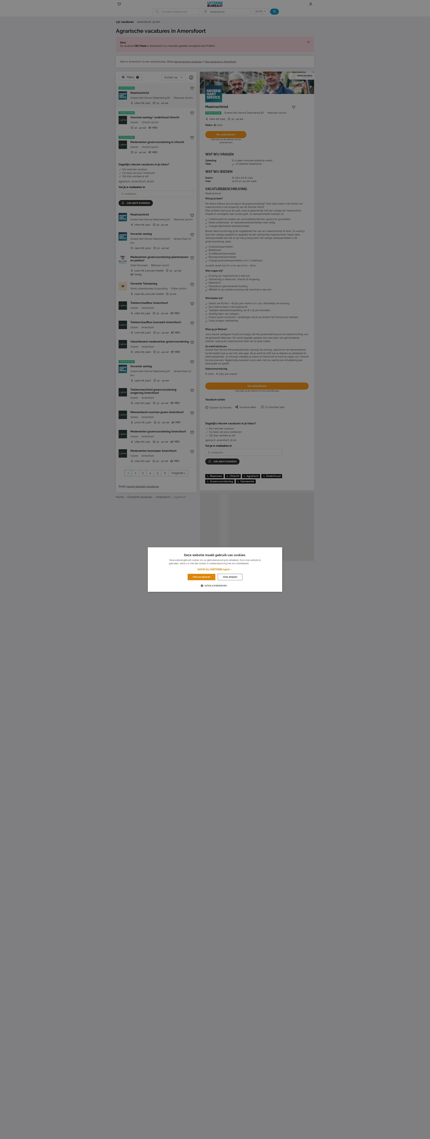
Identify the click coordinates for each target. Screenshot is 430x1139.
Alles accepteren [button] (201, 577)
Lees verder (255, 563)
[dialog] (215, 569)
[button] (215, 569)
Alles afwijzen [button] (230, 577)
